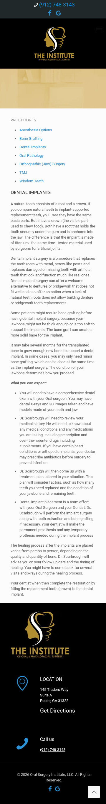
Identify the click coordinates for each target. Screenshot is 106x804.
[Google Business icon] (59, 13)
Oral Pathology (31, 155)
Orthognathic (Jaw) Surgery (42, 164)
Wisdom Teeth (31, 181)
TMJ (23, 172)
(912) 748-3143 (57, 4)
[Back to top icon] (94, 792)
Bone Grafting (30, 138)
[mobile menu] (99, 30)
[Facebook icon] (50, 13)
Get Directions (57, 710)
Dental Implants (32, 147)
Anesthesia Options (35, 130)
